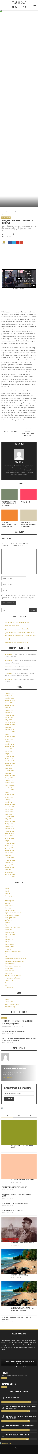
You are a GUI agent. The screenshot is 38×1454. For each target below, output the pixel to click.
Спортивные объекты (12, 978)
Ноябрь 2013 (9, 828)
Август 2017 (9, 749)
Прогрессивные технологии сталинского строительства (28, 524)
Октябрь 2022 (10, 700)
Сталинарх (7, 234)
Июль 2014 (9, 809)
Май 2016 (8, 768)
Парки (7, 956)
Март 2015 (8, 792)
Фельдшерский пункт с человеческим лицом (22, 1146)
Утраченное (9, 983)
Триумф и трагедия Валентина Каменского (14, 1187)
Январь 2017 (9, 758)
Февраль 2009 (10, 877)
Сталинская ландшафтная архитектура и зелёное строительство (21, 1408)
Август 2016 (9, 766)
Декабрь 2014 (10, 799)
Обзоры (8, 949)
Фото (7, 985)
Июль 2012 (9, 853)
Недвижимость (10, 947)
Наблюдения (9, 944)
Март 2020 (8, 720)
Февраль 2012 (10, 860)
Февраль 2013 (10, 843)
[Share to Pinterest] (17, 242)
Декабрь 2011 (10, 865)
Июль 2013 (9, 836)
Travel (7, 898)
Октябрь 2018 (10, 732)
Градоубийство (10, 918)
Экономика (9, 988)
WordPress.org (10, 1007)
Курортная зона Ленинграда (19, 1275)
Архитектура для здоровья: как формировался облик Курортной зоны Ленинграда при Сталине (23, 1308)
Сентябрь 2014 (10, 807)
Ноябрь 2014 (9, 802)
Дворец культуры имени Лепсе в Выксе (18, 629)
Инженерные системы (12, 927)
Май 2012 (8, 855)
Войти (7, 999)
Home (3, 212)
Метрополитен (10, 934)
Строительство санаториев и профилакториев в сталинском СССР (21, 1417)
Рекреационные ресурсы (13, 966)
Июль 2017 (9, 751)
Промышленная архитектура (14, 961)
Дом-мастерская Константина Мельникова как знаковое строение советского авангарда (18, 1039)
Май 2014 (8, 814)
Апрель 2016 (9, 770)
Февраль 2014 (10, 821)
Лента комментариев (12, 1004)
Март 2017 (8, 754)
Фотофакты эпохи (11, 639)
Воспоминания (10, 910)
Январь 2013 (9, 845)
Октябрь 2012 (10, 850)
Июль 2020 (9, 717)
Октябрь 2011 (10, 867)
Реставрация (9, 971)
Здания (7, 922)
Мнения (8, 937)
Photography (9, 212)
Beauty (7, 889)
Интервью (8, 930)
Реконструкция (10, 963)
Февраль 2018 (10, 737)
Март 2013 (8, 841)
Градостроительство (12, 915)
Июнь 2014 (9, 812)
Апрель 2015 (9, 790)
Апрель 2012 (9, 857)
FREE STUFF (7, 1078)
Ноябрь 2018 (9, 729)
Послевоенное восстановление (15, 959)
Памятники (9, 954)
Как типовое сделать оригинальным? (22, 1180)
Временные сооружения (13, 913)
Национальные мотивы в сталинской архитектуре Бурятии (17, 1022)
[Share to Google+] (21, 242)
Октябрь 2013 (10, 831)
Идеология (9, 925)
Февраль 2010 (10, 874)
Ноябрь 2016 (9, 761)
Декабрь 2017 (10, 741)
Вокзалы (8, 908)
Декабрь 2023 (10, 693)
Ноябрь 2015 (9, 783)
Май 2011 (8, 870)
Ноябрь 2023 (9, 696)
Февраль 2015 (10, 795)
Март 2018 (8, 734)
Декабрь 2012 (10, 848)
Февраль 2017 (10, 756)
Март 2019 (8, 727)
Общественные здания (13, 951)
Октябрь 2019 (10, 725)
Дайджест (8, 920)
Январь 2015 (9, 797)
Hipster (7, 893)
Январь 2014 (9, 824)
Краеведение (9, 932)
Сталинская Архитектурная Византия (22, 1243)
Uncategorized (10, 901)
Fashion (7, 891)
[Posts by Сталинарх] (19, 455)
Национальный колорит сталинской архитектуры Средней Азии (9, 503)
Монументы (9, 939)
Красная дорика (25, 502)
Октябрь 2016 (10, 763)
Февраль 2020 (10, 722)
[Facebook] (3, 1354)
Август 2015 (9, 787)
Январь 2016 (9, 778)
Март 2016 (8, 773)
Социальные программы (13, 976)
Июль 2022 (9, 703)
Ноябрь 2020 (9, 712)
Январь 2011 (9, 872)
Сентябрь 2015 (10, 785)
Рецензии (8, 973)
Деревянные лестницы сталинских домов (14, 1203)
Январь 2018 (9, 739)
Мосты (7, 942)
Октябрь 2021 (10, 705)
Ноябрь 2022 (9, 698)
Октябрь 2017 (10, 746)
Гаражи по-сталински (12, 1397)
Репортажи (9, 968)
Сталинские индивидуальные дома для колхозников (8, 524)
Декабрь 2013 (10, 826)
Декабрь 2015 (10, 780)
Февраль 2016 (10, 775)
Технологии (9, 980)
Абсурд (7, 903)
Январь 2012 (9, 862)
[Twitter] (9, 1354)
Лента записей (10, 1002)
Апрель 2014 (9, 816)
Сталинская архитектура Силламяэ (17, 643)
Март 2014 (8, 819)
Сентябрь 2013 (10, 833)
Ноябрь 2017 (9, 744)
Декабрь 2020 (10, 710)
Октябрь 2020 (10, 715)
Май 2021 (8, 708)
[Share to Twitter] (14, 242)
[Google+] (6, 1354)
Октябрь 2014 (10, 804)
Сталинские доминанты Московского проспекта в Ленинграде (17, 1318)
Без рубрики (9, 905)
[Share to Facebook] (10, 242)
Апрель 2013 (9, 838)
